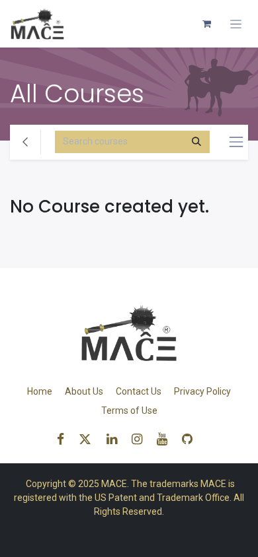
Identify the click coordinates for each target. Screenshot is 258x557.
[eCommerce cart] (206, 24)
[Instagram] (141, 439)
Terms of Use (129, 410)
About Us (84, 391)
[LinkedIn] (116, 439)
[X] (89, 439)
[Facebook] (65, 439)
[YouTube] (166, 439)
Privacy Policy (202, 391)
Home (39, 391)
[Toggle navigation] (236, 24)
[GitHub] (191, 439)
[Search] (196, 142)
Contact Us (138, 391)
